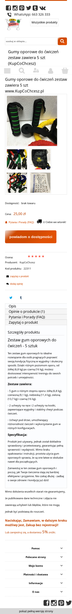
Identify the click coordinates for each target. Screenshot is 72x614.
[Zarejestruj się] (50, 70)
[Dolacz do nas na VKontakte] (42, 9)
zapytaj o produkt (19, 276)
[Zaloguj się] (36, 70)
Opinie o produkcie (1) (27, 311)
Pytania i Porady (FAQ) (20, 222)
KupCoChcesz (27, 262)
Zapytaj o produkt (23, 322)
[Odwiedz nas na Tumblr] (35, 9)
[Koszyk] (65, 70)
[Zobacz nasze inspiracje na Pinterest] (21, 9)
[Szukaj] (62, 41)
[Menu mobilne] (7, 70)
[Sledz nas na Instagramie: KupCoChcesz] (15, 9)
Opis (12, 306)
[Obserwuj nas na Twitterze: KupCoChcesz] (28, 9)
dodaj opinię (16, 283)
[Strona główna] (13, 25)
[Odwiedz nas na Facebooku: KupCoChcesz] (8, 9)
